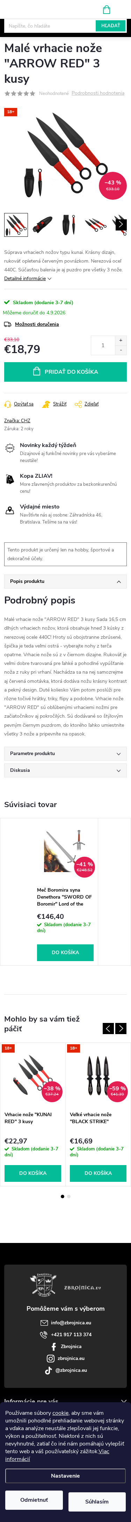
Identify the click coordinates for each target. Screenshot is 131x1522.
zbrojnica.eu (71, 1358)
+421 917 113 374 (71, 1334)
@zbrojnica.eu (71, 1370)
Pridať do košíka (71, 372)
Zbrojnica (71, 1346)
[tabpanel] (65, 891)
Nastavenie (65, 1476)
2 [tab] (69, 1196)
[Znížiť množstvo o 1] (120, 350)
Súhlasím (97, 1502)
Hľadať (110, 26)
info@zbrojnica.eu (71, 1322)
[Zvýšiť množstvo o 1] (120, 340)
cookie (60, 1413)
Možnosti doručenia (37, 324)
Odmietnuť (34, 1500)
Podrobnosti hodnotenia (98, 93)
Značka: (17, 421)
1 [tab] (62, 1196)
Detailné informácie (25, 278)
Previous (108, 1028)
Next (120, 1028)
